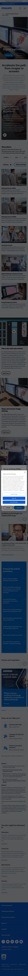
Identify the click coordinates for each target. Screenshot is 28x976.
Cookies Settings (14, 494)
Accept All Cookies (14, 502)
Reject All (14, 498)
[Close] (25, 472)
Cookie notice (21, 490)
